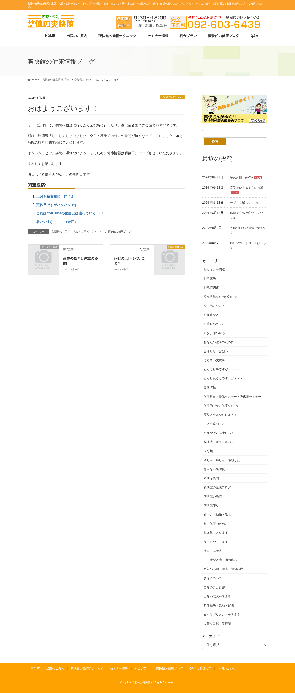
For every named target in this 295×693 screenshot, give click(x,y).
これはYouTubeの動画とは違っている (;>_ (70, 213)
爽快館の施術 (213, 496)
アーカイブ (210, 636)
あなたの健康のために (219, 342)
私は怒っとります (216, 532)
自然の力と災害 (214, 587)
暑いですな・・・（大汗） (57, 222)
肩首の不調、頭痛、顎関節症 (223, 569)
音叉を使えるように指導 (246, 187)
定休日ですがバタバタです (57, 205)
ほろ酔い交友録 (214, 360)
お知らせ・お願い (216, 351)
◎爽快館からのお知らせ (220, 297)
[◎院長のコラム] (158, 247)
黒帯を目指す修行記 (217, 623)
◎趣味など (211, 315)
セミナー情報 (119, 668)
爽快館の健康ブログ (119, 231)
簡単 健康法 (213, 551)
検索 (215, 141)
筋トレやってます (216, 542)
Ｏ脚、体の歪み (214, 333)
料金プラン (142, 668)
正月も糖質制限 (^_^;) (54, 196)
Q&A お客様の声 (200, 668)
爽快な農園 (211, 478)
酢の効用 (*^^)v (241, 177)
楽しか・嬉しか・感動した (222, 460)
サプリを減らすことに (245, 202)
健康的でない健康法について (223, 405)
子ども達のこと (214, 424)
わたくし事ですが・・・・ (89, 231)
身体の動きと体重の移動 (80, 260)
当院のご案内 (55, 668)
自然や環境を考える (217, 596)
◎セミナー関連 (214, 269)
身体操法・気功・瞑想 (219, 605)
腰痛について (213, 578)
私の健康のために (216, 523)
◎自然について (214, 306)
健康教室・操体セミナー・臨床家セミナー (232, 396)
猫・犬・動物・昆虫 (217, 514)
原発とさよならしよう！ (220, 414)
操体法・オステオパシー (220, 442)
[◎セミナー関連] (32, 247)
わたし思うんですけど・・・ (223, 378)
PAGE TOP (284, 668)
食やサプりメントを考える (222, 614)
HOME (35, 668)
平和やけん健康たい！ (219, 433)
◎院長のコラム (172, 97)
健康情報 (210, 387)
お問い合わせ (227, 668)
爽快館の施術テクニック (87, 668)
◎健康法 (210, 278)
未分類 (208, 451)
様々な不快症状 (214, 469)
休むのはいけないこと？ (129, 260)
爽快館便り (211, 505)
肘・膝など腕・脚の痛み (220, 560)
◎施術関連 (211, 287)
